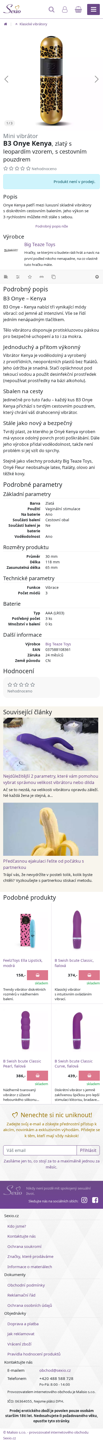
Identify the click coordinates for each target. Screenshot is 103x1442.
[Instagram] (84, 1200)
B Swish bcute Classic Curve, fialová (74, 1064)
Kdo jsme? (16, 1226)
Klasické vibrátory (33, 24)
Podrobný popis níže (51, 226)
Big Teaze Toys (39, 244)
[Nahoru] (97, 276)
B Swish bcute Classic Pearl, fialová (22, 1064)
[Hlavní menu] (93, 9)
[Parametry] (18, 276)
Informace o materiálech (29, 1266)
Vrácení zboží (19, 1344)
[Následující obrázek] (96, 79)
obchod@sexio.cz (55, 1370)
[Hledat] (52, 12)
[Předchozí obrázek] (6, 79)
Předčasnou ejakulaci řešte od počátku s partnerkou (43, 864)
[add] (37, 975)
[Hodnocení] (30, 276)
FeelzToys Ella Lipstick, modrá (23, 963)
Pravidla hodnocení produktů (33, 1354)
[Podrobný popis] (6, 276)
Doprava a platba (23, 1323)
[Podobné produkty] (53, 276)
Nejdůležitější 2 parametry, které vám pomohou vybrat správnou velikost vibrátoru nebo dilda (50, 779)
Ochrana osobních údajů (29, 1305)
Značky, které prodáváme (30, 1256)
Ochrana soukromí (24, 1246)
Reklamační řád (21, 1295)
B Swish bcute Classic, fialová (74, 963)
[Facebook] (95, 1200)
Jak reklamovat (20, 1333)
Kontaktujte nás (21, 1236)
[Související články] (42, 276)
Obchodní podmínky (26, 1285)
